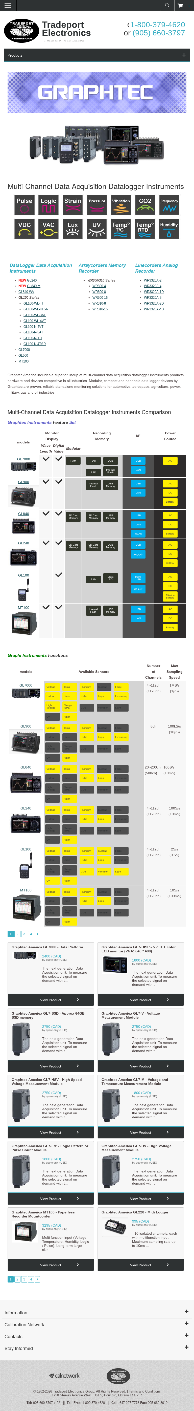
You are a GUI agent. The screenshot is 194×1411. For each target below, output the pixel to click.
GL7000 (24, 350)
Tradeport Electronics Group (73, 1391)
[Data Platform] (25, 958)
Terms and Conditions (145, 1391)
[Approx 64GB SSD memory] (21, 1055)
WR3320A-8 (152, 298)
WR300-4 (99, 286)
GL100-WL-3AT (34, 315)
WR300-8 (99, 292)
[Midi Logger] (115, 1235)
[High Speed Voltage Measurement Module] (21, 1121)
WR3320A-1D (154, 292)
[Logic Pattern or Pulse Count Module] (21, 1187)
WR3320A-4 (152, 286)
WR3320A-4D (154, 309)
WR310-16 (100, 309)
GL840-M (33, 286)
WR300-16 (100, 298)
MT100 (23, 361)
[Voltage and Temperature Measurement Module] (111, 1121)
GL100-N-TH (32, 338)
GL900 (23, 355)
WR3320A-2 (152, 280)
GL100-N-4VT (33, 327)
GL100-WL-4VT (34, 321)
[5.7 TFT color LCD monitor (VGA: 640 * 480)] (115, 973)
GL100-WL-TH (33, 303)
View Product (50, 1000)
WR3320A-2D (154, 303)
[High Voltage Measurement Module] (111, 1187)
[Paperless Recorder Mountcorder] (25, 1241)
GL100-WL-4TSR (35, 309)
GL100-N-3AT (33, 332)
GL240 (32, 280)
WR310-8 (99, 303)
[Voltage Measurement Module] (111, 1055)
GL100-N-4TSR (34, 344)
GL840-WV (26, 292)
